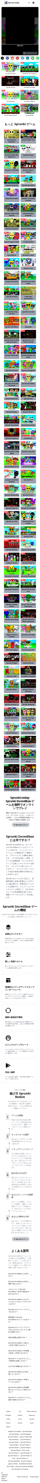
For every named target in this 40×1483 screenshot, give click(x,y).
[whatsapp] (37, 58)
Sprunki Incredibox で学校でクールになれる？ (18, 1380)
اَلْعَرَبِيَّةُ (31, 1423)
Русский (32, 1419)
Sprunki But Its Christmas (20, 1469)
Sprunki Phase (27, 1431)
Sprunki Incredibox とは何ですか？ (18, 1275)
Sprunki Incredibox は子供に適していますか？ (18, 1373)
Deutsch (20, 1423)
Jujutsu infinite (13, 1464)
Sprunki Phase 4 (26, 1442)
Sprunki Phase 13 (22, 1458)
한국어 (20, 1419)
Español (20, 1415)
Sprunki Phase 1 (14, 1439)
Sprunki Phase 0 (13, 1437)
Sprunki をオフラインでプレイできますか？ (19, 1310)
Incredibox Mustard (25, 1464)
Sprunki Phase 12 (26, 1456)
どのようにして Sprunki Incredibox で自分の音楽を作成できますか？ (18, 1291)
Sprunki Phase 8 (16, 1450)
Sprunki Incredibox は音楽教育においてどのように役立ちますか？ (19, 1389)
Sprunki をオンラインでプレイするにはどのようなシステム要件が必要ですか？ (19, 1329)
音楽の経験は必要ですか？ (17, 1337)
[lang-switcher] (33, 3)
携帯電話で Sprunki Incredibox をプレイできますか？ (18, 1319)
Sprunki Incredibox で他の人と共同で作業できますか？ (18, 1344)
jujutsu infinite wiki (26, 1437)
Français (8, 1423)
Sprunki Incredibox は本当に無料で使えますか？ (18, 1282)
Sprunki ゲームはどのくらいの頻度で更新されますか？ (19, 1398)
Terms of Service (22, 1477)
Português (8, 1415)
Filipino (8, 1427)
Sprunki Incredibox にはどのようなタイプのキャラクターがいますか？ (19, 1301)
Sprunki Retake (14, 1434)
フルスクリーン (31, 53)
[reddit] (12, 58)
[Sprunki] (6, 2)
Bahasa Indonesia (32, 1411)
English (8, 1411)
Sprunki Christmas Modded (24, 1466)
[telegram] (22, 58)
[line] (32, 58)
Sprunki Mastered (14, 1461)
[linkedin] (27, 58)
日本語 (8, 1419)
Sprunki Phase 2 (26, 1439)
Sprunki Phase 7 (26, 1447)
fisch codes (10, 1466)
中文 (20, 1411)
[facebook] (7, 58)
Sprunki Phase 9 (14, 1453)
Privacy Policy (34, 1477)
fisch (13, 1458)
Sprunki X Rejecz (26, 1461)
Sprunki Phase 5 (25, 1445)
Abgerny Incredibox (14, 1431)
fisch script (25, 1450)
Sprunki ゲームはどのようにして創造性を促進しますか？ (19, 1359)
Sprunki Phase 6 (14, 1447)
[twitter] (2, 58)
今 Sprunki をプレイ (21, 825)
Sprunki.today (13, 3)
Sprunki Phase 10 (25, 1453)
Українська (32, 1415)
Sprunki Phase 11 (13, 1456)
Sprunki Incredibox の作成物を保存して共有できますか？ (18, 1352)
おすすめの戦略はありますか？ (19, 1366)
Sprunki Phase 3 (14, 1442)
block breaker (14, 1445)
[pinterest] (17, 58)
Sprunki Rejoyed (25, 1434)
